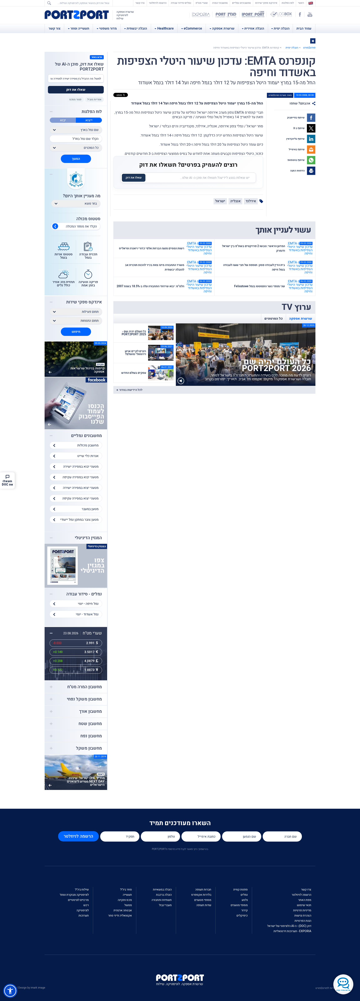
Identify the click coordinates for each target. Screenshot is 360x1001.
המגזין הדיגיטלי (88, 538)
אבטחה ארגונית (123, 910)
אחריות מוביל (94, 99)
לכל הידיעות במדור (130, 390)
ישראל (220, 201)
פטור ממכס (75, 99)
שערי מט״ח (202, 3)
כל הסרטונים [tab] (273, 318)
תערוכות (84, 915)
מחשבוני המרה (220, 3)
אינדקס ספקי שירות (266, 3)
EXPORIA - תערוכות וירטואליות (292, 931)
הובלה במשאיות (162, 889)
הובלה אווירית (254, 28)
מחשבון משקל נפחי (84, 699)
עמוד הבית (303, 28)
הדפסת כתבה (297, 171)
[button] (312, 40)
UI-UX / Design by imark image (27, 988)
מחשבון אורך (90, 711)
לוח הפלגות (288, 3)
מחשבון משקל (89, 748)
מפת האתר (304, 900)
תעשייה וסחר (79, 28)
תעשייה (127, 895)
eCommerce (193, 28)
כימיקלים (242, 915)
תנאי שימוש (304, 905)
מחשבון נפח (91, 736)
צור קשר (54, 28)
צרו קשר (140, 3)
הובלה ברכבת (164, 895)
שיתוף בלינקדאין (295, 139)
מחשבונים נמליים (241, 3)
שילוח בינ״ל (82, 889)
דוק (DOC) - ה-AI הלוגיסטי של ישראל (289, 926)
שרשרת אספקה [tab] (300, 318)
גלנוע (245, 900)
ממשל (128, 905)
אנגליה (235, 201)
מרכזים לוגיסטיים (78, 900)
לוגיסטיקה (82, 910)
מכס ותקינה (125, 900)
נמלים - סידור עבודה (84, 594)
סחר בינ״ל (126, 889)
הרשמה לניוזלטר (157, 3)
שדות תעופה (203, 905)
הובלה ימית (282, 28)
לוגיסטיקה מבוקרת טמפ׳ (74, 895)
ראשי (300, 3)
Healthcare (165, 28)
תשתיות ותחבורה (161, 900)
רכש (86, 905)
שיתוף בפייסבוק (296, 117)
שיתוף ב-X (299, 128)
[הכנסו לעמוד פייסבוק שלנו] (76, 403)
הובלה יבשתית (137, 28)
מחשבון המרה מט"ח (84, 687)
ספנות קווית (240, 889)
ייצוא (88, 120)
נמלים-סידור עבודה (181, 3)
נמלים (244, 895)
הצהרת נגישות (302, 915)
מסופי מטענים (239, 905)
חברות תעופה (203, 889)
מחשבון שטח (90, 723)
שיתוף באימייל (297, 149)
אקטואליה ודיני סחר (120, 915)
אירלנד (251, 201)
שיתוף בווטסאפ (296, 160)
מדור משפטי (108, 28)
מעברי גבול (165, 905)
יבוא (63, 120)
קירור (244, 910)
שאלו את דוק (134, 177)
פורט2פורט (309, 48)
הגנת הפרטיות (303, 921)
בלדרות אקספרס (201, 895)
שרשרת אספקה (223, 28)
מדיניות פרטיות (302, 910)
